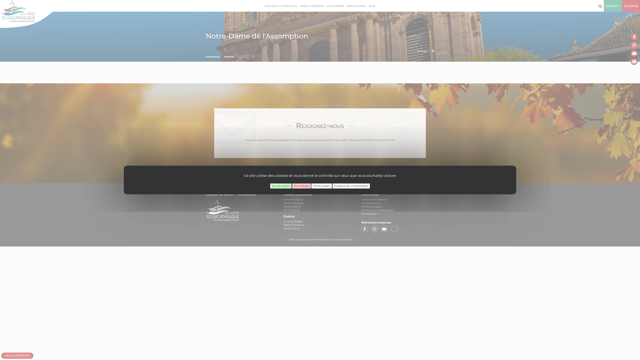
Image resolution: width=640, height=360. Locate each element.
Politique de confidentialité (351, 186)
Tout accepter (281, 186)
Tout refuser (301, 186)
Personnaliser (321, 186)
